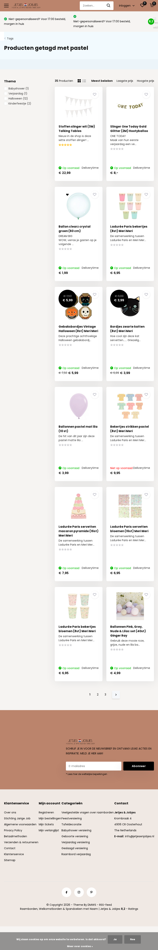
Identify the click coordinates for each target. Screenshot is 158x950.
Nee (132, 939)
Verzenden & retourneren (21, 842)
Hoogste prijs (145, 81)
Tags (10, 38)
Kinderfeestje (19, 103)
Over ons (10, 812)
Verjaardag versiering (75, 842)
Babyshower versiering (76, 830)
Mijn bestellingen (50, 818)
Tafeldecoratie (71, 824)
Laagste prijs (125, 81)
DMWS (92, 905)
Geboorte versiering (74, 836)
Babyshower (18, 88)
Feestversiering (71, 818)
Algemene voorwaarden (20, 824)
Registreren (46, 812)
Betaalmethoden (15, 836)
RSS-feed (105, 905)
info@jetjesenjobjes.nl (139, 836)
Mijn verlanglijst (49, 830)
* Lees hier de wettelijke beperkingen (86, 774)
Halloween (18, 98)
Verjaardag (17, 93)
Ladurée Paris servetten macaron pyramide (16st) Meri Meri (78, 531)
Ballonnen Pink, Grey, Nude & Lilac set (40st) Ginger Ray (128, 631)
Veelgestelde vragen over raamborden (87, 812)
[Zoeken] (108, 5)
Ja (115, 939)
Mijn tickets (46, 824)
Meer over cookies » (80, 946)
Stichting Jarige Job (17, 818)
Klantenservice (14, 854)
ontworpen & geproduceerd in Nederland (105, 21)
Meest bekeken (102, 81)
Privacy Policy (13, 830)
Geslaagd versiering (74, 848)
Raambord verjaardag (76, 854)
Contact (9, 848)
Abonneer (139, 766)
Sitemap (9, 860)
